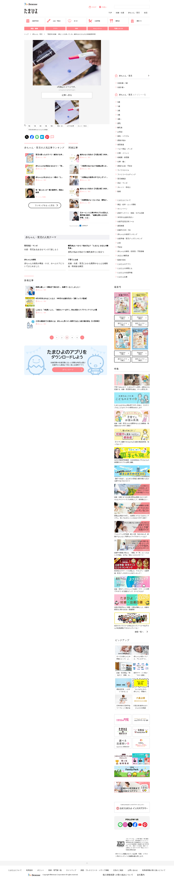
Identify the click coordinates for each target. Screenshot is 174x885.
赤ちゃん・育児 (134, 12)
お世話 (119, 132)
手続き (119, 247)
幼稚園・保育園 (123, 157)
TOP (110, 12)
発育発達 (120, 144)
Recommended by (74, 226)
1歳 (35, 126)
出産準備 (97, 21)
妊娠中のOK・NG (124, 230)
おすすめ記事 (70, 126)
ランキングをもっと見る (44, 205)
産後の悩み (121, 140)
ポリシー (40, 870)
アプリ (55, 28)
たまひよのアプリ (124, 264)
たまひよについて (124, 200)
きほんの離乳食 (123, 255)
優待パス (139, 21)
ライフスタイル (123, 170)
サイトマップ (71, 870)
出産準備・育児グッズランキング (129, 238)
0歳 (29, 126)
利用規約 (29, 870)
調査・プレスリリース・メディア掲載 (95, 870)
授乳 (119, 123)
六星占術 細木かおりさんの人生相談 (38, 129)
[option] (67, 65)
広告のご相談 (118, 870)
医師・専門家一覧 (55, 870)
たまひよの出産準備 (124, 272)
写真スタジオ (118, 28)
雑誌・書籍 (34, 28)
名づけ (76, 21)
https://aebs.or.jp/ (131, 849)
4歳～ (52, 126)
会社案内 (141, 874)
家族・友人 (60, 126)
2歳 (40, 126)
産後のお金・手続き (124, 166)
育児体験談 (121, 178)
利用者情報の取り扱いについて (153, 870)
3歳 (46, 126)
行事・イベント (123, 153)
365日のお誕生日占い (125, 217)
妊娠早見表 (35, 21)
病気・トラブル (123, 136)
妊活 (145, 12)
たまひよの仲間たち (124, 268)
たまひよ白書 (122, 277)
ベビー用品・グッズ (124, 149)
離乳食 (117, 21)
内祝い (104, 7)
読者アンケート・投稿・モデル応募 (130, 213)
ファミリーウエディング (126, 174)
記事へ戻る (67, 95)
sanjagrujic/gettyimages (67, 90)
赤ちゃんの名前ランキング (127, 234)
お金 (119, 243)
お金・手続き (57, 21)
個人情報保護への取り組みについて (118, 874)
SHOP (94, 7)
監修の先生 (121, 260)
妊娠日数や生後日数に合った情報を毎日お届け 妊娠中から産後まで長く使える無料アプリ (68, 363)
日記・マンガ (122, 183)
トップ (26, 34)
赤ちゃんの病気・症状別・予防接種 (130, 251)
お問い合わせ (133, 870)
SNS (76, 28)
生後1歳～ (121, 87)
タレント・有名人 (82, 126)
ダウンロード (68, 369)
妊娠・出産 (120, 12)
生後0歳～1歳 (122, 83)
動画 (119, 191)
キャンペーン (97, 28)
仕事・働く (121, 161)
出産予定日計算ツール (125, 221)
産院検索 (120, 226)
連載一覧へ (139, 632)
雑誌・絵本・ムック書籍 (126, 204)
